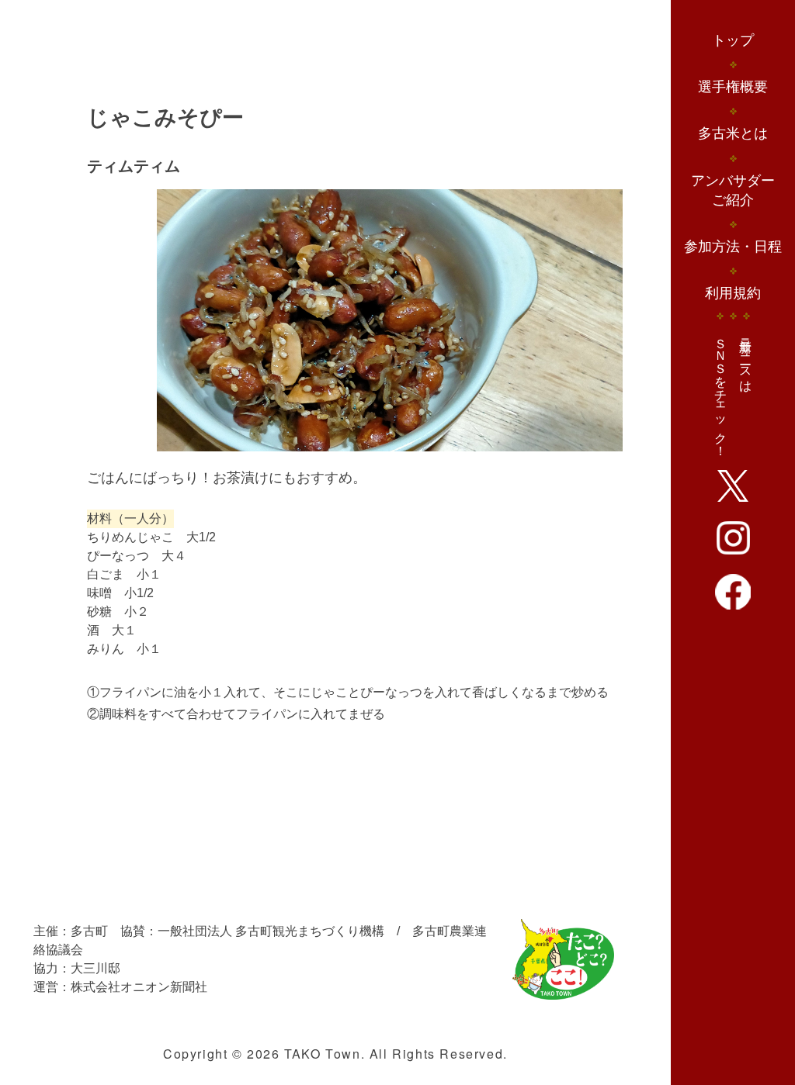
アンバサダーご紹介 (733, 190)
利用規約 (733, 293)
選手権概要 (733, 87)
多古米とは (733, 133)
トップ (733, 40)
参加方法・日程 (733, 246)
